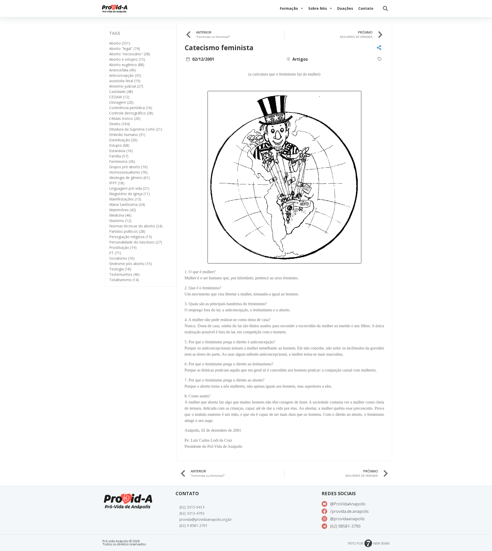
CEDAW (119, 96)
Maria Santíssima (127, 204)
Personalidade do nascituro (135, 242)
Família (118, 156)
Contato (365, 8)
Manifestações (125, 199)
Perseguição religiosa (130, 236)
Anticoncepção (125, 75)
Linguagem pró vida (129, 188)
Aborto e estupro (127, 59)
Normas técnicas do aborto (135, 226)
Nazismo (120, 220)
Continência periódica (130, 107)
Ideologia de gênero (129, 177)
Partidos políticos (127, 231)
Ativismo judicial (126, 86)
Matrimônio (122, 209)
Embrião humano (127, 134)
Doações (345, 8)
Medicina (120, 215)
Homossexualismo (128, 172)
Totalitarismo (124, 279)
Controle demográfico (131, 113)
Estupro (119, 145)
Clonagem (121, 102)
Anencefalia (122, 70)
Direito (119, 123)
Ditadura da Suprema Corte (135, 129)
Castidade (121, 91)
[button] (385, 8)
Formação (289, 8)
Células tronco (124, 118)
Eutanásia (121, 150)
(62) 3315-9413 (191, 507)
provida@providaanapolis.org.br (205, 519)
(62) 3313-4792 (191, 513)
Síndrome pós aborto (130, 263)
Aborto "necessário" (129, 53)
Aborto (119, 43)
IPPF (116, 183)
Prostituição (123, 247)
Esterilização (123, 139)
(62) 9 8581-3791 (193, 525)
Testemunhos (124, 274)
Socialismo (122, 258)
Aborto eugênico (126, 64)
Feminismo (122, 161)
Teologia (120, 269)
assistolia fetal (124, 80)
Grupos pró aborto (128, 166)
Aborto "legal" (124, 48)
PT (115, 252)
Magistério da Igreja (129, 193)
